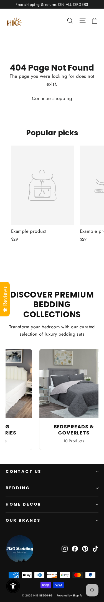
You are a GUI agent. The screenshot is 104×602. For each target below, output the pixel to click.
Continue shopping (52, 98)
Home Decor (23, 504)
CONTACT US (23, 471)
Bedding (18, 488)
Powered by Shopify (69, 595)
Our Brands (23, 520)
